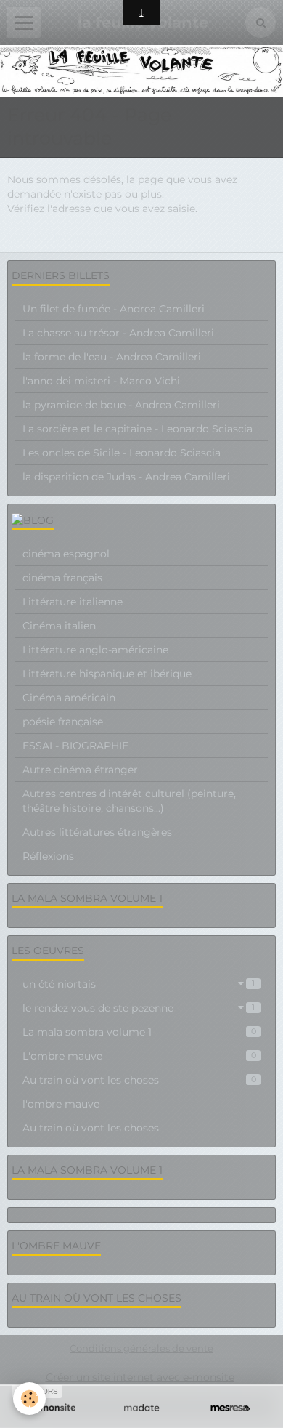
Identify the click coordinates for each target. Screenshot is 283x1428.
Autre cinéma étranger (80, 769)
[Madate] (141, 1408)
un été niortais (138, 984)
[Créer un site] (53, 1408)
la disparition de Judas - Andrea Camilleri (126, 476)
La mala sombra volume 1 (139, 1031)
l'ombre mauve (60, 1103)
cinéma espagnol (66, 553)
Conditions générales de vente (141, 1348)
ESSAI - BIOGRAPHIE (75, 745)
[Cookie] (29, 1398)
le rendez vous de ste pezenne (138, 1007)
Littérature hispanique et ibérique (107, 673)
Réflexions (48, 856)
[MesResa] (230, 1408)
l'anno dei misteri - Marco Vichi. (102, 380)
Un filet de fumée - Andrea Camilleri (113, 308)
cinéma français (62, 577)
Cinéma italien (59, 625)
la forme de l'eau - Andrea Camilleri (111, 356)
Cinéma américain (68, 697)
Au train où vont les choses (139, 1079)
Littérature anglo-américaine (95, 649)
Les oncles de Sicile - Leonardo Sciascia (121, 452)
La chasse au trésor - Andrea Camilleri (118, 332)
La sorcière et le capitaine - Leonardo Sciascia (137, 428)
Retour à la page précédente (79, 237)
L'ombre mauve (139, 1055)
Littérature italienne (72, 601)
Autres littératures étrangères (97, 832)
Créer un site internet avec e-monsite (140, 1377)
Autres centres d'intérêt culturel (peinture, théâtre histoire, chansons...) (129, 801)
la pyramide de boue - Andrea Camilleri (121, 404)
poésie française (62, 721)
